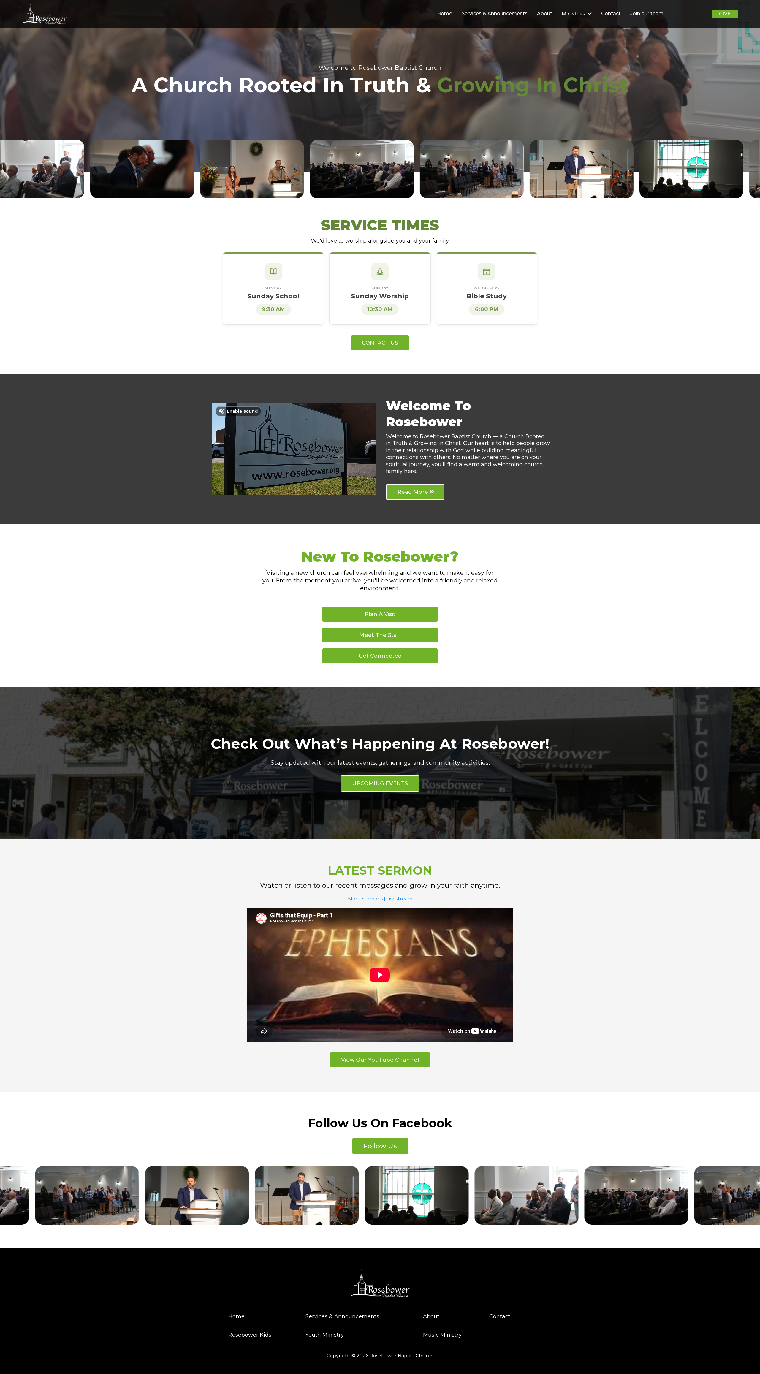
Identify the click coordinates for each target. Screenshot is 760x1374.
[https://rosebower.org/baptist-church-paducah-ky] (44, 14)
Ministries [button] (574, 14)
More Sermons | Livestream (380, 899)
